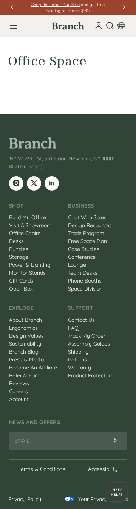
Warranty (79, 367)
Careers (18, 391)
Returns (77, 359)
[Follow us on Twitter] (34, 183)
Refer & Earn (24, 375)
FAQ (73, 327)
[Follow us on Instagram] (16, 183)
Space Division (85, 288)
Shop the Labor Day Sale (55, 4)
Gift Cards (21, 280)
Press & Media (26, 359)
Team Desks (82, 272)
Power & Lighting (30, 264)
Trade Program (86, 233)
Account (19, 399)
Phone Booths (85, 280)
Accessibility (102, 469)
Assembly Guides (89, 343)
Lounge (77, 264)
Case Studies (83, 249)
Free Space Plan (87, 241)
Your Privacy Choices (103, 499)
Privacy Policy (24, 499)
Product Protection (90, 375)
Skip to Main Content (1, 1)
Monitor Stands (27, 272)
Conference (82, 257)
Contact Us (81, 320)
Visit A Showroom (30, 225)
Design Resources (90, 225)
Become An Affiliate (33, 367)
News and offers (34, 422)
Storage (18, 257)
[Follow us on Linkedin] (52, 183)
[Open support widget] (117, 492)
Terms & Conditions (42, 469)
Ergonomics (23, 327)
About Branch (25, 320)
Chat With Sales (87, 217)
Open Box (21, 288)
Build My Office (27, 217)
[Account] (98, 26)
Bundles (18, 249)
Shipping (78, 351)
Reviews (19, 383)
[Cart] (121, 26)
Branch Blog (24, 351)
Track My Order (86, 335)
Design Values (26, 335)
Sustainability (25, 343)
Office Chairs (24, 233)
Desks (16, 241)
